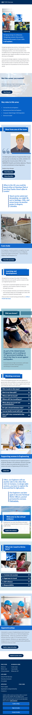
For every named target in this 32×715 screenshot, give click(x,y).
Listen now (6, 470)
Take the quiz (7, 92)
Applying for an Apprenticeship (9, 688)
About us (3, 667)
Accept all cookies (16, 712)
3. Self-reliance (7, 582)
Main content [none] (3, 5)
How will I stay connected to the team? (13, 415)
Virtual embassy (5, 671)
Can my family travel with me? (12, 411)
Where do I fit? (15, 671)
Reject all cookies (16, 708)
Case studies (14, 669)
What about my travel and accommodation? (11, 403)
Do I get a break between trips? (12, 407)
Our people (4, 681)
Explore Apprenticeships (10, 647)
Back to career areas (16, 655)
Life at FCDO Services (6, 676)
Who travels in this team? (11, 389)
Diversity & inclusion (6, 679)
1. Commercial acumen (10, 575)
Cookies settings (16, 703)
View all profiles (8, 176)
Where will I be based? (10, 396)
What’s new (4, 669)
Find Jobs (22, 684)
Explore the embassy (11, 530)
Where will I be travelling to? (12, 399)
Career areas (14, 667)
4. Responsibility (8, 585)
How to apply (4, 686)
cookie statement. (13, 700)
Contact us (4, 691)
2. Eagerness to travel (9, 578)
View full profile (8, 172)
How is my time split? (9, 392)
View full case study (8, 259)
